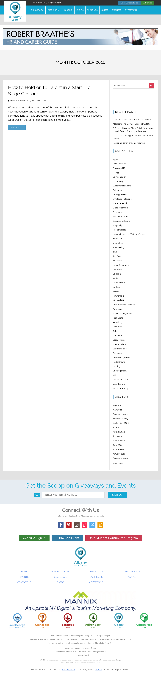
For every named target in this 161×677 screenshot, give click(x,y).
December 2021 (120, 458)
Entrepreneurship (121, 203)
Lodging (68, 10)
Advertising (96, 582)
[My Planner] (100, 524)
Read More (16, 127)
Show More (118, 463)
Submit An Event (67, 538)
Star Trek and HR (120, 349)
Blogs (60, 582)
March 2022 (118, 449)
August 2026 (119, 405)
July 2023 (117, 436)
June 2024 (118, 427)
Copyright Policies (99, 652)
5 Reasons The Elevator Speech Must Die (131, 124)
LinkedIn (117, 274)
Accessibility (68, 669)
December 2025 (120, 414)
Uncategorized (120, 371)
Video (115, 375)
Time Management (121, 357)
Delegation (118, 190)
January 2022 (119, 454)
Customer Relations (122, 186)
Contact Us (24, 582)
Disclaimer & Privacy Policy (66, 652)
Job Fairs (117, 256)
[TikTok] (85, 524)
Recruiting (117, 322)
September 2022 (120, 440)
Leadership (118, 269)
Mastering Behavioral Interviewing (129, 143)
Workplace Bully (120, 388)
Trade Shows (119, 362)
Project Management (122, 313)
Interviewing (118, 247)
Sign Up (117, 494)
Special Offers (119, 344)
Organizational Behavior (124, 304)
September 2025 (120, 423)
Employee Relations (122, 199)
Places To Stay (60, 571)
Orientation (118, 309)
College (116, 172)
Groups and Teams (121, 221)
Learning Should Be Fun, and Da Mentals (132, 119)
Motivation (117, 291)
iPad (115, 252)
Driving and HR (120, 194)
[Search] (151, 85)
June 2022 (117, 445)
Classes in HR (119, 168)
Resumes (117, 327)
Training (116, 366)
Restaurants (132, 571)
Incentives (117, 238)
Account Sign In (34, 538)
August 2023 (119, 432)
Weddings (92, 10)
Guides (104, 10)
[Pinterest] (69, 524)
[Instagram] (77, 524)
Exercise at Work (120, 208)
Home (24, 571)
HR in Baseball (119, 230)
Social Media (119, 340)
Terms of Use (84, 652)
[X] (92, 524)
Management (119, 282)
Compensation (119, 177)
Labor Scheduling (121, 265)
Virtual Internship (121, 379)
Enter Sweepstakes (129, 3)
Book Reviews (119, 164)
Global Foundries (121, 216)
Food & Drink (53, 10)
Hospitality (117, 225)
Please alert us (66, 663)
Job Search (118, 260)
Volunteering (119, 384)
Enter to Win (131, 10)
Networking (118, 296)
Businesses (96, 577)
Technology (118, 353)
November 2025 (120, 418)
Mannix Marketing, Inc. (122, 639)
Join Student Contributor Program (113, 538)
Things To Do (37, 10)
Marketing (117, 287)
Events (79, 10)
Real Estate (118, 318)
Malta (115, 278)
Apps (115, 159)
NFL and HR (118, 300)
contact (98, 669)
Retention (117, 335)
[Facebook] (61, 524)
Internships (118, 243)
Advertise (147, 3)
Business (116, 10)
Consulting (118, 181)
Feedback (117, 212)
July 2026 (117, 410)
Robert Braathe (17, 101)
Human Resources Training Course (129, 234)
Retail (115, 331)
